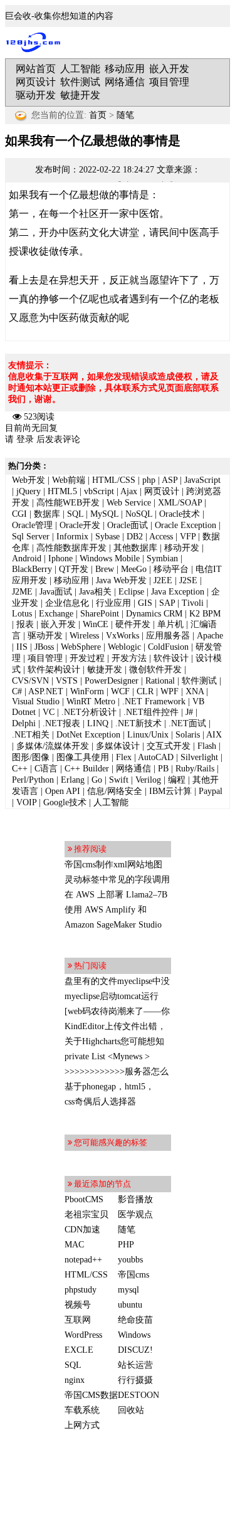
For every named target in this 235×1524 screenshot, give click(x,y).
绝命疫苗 (135, 1320)
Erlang (73, 780)
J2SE (188, 580)
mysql (128, 1289)
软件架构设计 (54, 669)
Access (161, 536)
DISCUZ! (135, 1350)
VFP (188, 536)
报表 (25, 624)
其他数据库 (135, 548)
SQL (75, 514)
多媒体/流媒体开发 (52, 746)
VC (49, 712)
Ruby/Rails (194, 768)
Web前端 (68, 480)
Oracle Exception (185, 525)
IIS (22, 647)
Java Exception (177, 591)
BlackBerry (32, 569)
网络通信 (125, 82)
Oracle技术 (179, 514)
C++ (20, 768)
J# (189, 712)
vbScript (99, 491)
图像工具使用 (82, 757)
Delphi (24, 723)
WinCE (95, 624)
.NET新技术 (138, 723)
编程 (176, 780)
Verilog (148, 780)
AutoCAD (156, 757)
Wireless (84, 635)
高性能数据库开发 (71, 548)
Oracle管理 (32, 525)
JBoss (44, 647)
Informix (72, 536)
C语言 (46, 768)
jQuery (28, 491)
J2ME (22, 591)
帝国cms (133, 1274)
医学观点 (135, 1214)
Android (26, 558)
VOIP (26, 802)
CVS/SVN (30, 680)
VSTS (67, 680)
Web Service (129, 502)
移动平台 (171, 569)
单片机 (170, 624)
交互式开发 (169, 746)
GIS (145, 603)
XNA (194, 691)
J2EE (163, 580)
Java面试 (55, 591)
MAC (74, 1244)
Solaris (187, 734)
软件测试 (80, 82)
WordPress (83, 1335)
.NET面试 (187, 723)
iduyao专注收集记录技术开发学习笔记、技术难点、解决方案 (36, 42)
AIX (214, 734)
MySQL (104, 514)
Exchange (56, 613)
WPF (169, 691)
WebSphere (81, 647)
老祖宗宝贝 (86, 1214)
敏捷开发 (80, 95)
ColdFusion (168, 647)
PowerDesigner (111, 680)
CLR (145, 691)
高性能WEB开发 (68, 502)
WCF (120, 691)
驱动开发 (36, 95)
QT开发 (73, 569)
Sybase (107, 536)
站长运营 (135, 1365)
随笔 (125, 115)
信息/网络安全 (114, 791)
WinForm (87, 691)
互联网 (78, 1320)
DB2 (135, 536)
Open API (62, 791)
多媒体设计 (118, 746)
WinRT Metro (90, 701)
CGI (19, 514)
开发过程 (87, 658)
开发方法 (129, 658)
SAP (167, 603)
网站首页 (36, 68)
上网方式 (82, 1425)
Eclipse (131, 591)
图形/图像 (31, 757)
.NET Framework (153, 701)
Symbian (162, 558)
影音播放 (135, 1199)
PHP (126, 1244)
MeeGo (134, 569)
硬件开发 (132, 624)
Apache (210, 635)
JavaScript (202, 480)
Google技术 (64, 802)
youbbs (130, 1259)
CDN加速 (82, 1229)
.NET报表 (61, 723)
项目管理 (169, 82)
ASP (169, 480)
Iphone (60, 558)
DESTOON (138, 1395)
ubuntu (130, 1305)
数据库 (47, 514)
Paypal (210, 791)
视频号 (78, 1305)
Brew (104, 569)
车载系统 (82, 1410)
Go (96, 780)
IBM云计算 (170, 791)
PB (163, 768)
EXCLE (79, 1350)
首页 (98, 115)
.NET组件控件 (151, 712)
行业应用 (113, 603)
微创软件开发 (155, 669)
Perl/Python (33, 780)
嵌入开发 (169, 68)
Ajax (128, 491)
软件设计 (171, 658)
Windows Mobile (110, 558)
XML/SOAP (180, 502)
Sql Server (31, 536)
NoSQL (138, 514)
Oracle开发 (80, 525)
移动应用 (125, 68)
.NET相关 (31, 734)
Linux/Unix (148, 734)
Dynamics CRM (154, 613)
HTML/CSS (113, 480)
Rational (160, 680)
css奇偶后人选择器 (100, 1101)
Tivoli (193, 603)
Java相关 (95, 591)
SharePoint (99, 613)
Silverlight (199, 757)
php (148, 480)
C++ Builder (87, 768)
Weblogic (124, 647)
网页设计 (36, 82)
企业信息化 (67, 603)
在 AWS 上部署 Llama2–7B (116, 894)
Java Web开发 (121, 580)
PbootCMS (84, 1199)
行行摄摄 (135, 1380)
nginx (75, 1380)
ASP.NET (45, 691)
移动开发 (181, 548)
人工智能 (80, 68)
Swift (118, 780)
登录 (25, 439)
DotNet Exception (88, 734)
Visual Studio (36, 701)
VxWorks (122, 635)
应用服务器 (168, 635)
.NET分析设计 (89, 712)
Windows (134, 1335)
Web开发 (28, 480)
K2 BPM (205, 613)
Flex (124, 757)
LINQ (97, 723)
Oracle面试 (127, 525)
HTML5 (62, 491)
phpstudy (81, 1289)
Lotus (22, 613)
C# (17, 691)
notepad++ (83, 1259)
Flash (206, 746)
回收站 (131, 1410)
